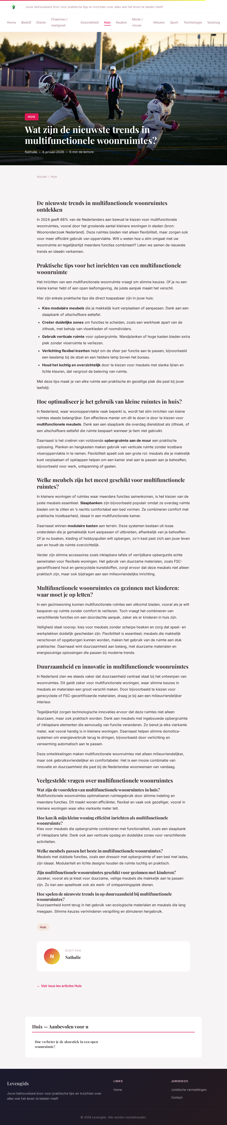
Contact (177, 1097)
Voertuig (213, 22)
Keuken (121, 22)
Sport (174, 22)
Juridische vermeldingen (189, 1089)
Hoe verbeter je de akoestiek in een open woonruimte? (66, 1044)
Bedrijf (26, 22)
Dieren (41, 22)
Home (11, 22)
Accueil (42, 176)
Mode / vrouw (137, 22)
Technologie (193, 22)
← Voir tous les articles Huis (59, 986)
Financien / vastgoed (59, 22)
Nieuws (159, 22)
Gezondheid (89, 22)
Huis (107, 22)
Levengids (18, 1083)
